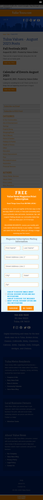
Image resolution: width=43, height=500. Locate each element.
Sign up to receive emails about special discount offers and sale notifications (21, 294)
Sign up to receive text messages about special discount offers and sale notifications (21, 301)
